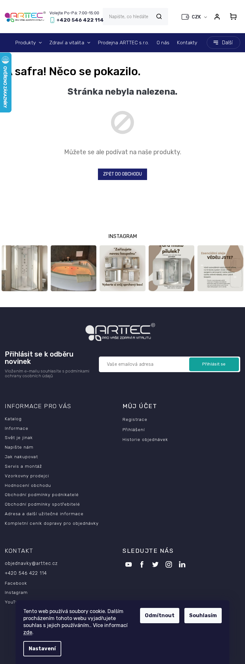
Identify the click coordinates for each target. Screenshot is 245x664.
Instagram (16, 592)
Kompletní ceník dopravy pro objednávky (52, 523)
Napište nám (19, 447)
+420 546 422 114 (26, 573)
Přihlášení (133, 429)
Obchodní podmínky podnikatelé (42, 494)
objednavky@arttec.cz (31, 563)
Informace (16, 428)
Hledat (159, 16)
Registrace (134, 419)
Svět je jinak (19, 437)
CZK (197, 17)
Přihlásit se (214, 364)
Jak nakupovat (21, 456)
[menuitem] (28, 42)
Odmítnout (159, 615)
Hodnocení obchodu (28, 485)
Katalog (13, 418)
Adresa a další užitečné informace (44, 513)
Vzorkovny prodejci (27, 475)
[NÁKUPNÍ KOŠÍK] (233, 17)
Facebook (16, 583)
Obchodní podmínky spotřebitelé (42, 504)
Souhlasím (203, 615)
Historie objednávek (145, 439)
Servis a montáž (23, 466)
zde (27, 632)
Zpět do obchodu (122, 174)
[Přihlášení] (217, 16)
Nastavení (42, 649)
